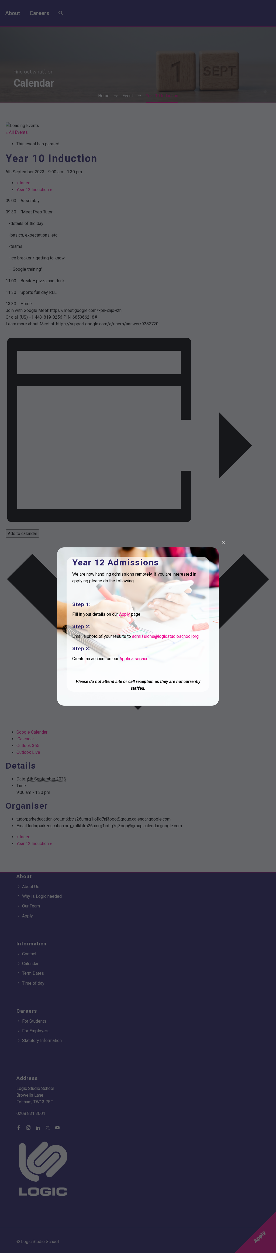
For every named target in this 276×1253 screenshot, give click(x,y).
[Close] (224, 542)
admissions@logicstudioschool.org (165, 636)
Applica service (134, 658)
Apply (124, 614)
